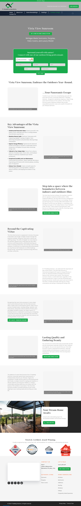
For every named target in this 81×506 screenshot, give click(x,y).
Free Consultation (64, 469)
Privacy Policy (62, 503)
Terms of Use (70, 503)
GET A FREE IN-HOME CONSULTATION (40, 33)
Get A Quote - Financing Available (18, 320)
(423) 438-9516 (74, 6)
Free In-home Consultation (51, 213)
